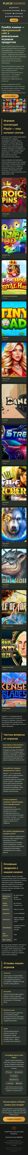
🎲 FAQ (23, 10)
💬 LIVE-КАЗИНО (18, 13)
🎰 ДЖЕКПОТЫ (14, 7)
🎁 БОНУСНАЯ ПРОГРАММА (11, 10)
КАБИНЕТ (14, 20)
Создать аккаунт (14, 1119)
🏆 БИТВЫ (8, 13)
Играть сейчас (10, 96)
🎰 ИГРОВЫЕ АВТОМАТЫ (13, 16)
